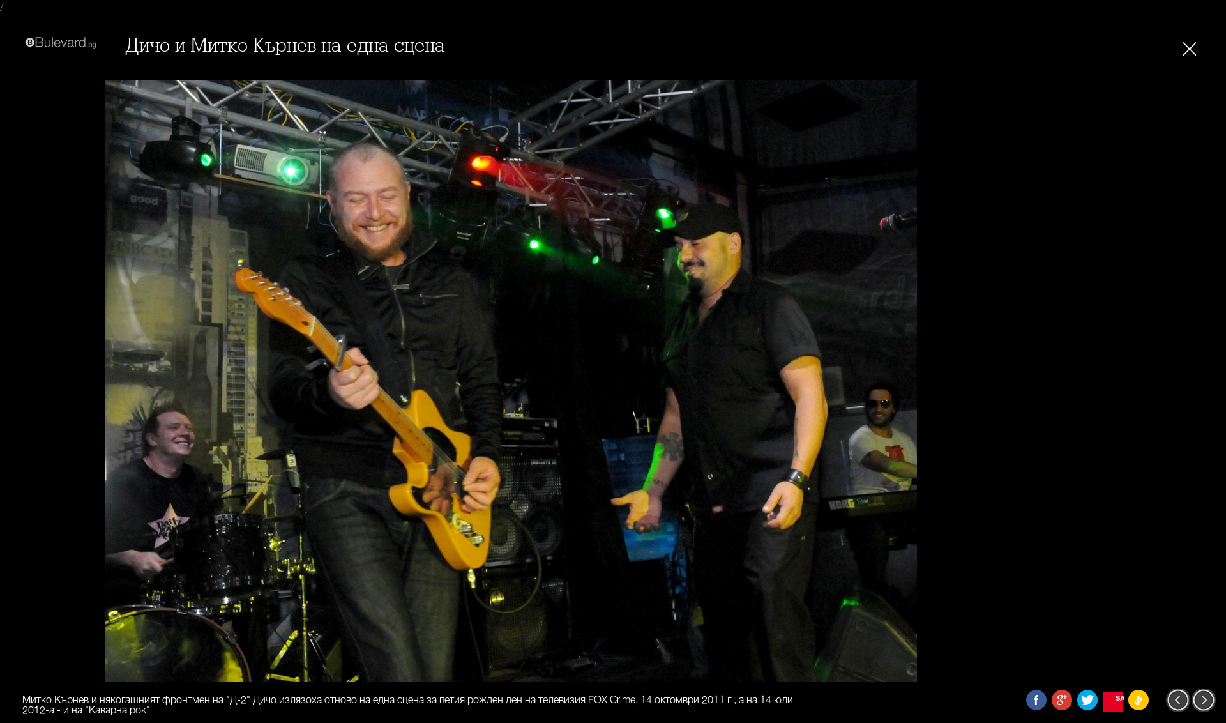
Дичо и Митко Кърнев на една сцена (285, 45)
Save (1119, 698)
